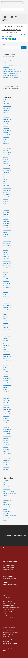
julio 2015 (5, 272)
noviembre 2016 (7, 241)
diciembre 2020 (7, 188)
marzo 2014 (6, 301)
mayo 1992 (6, 467)
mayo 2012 (6, 345)
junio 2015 (5, 274)
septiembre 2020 (7, 194)
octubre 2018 (6, 227)
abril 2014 (5, 298)
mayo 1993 (6, 444)
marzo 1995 (6, 407)
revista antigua (6, 511)
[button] (23, 3)
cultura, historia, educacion (9, 493)
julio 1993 (5, 440)
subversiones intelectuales (9, 515)
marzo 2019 (6, 221)
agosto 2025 (6, 110)
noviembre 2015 (7, 263)
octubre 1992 (6, 458)
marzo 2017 (6, 236)
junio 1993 (5, 442)
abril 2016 (5, 254)
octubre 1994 (6, 411)
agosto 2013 (6, 314)
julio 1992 (5, 462)
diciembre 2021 (6, 163)
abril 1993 (5, 447)
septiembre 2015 (7, 267)
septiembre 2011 (7, 360)
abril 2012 (5, 347)
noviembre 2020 (7, 190)
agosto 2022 (6, 154)
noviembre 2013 (7, 307)
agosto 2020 (6, 196)
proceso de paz (7, 504)
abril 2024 (5, 126)
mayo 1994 (6, 420)
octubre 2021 (6, 168)
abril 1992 (5, 469)
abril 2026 (5, 101)
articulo (13, 34)
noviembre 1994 (7, 409)
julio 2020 (5, 199)
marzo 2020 (6, 207)
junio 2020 (5, 201)
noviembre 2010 (7, 380)
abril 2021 (5, 181)
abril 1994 (5, 422)
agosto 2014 (6, 289)
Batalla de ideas (7, 486)
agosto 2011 (6, 362)
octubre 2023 (6, 134)
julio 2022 (5, 157)
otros (4, 502)
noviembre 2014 (7, 283)
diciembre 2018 (6, 223)
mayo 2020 (6, 203)
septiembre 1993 (7, 436)
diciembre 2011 (6, 354)
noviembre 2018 (7, 225)
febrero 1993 (6, 451)
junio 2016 (5, 250)
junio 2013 (5, 318)
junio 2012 (5, 343)
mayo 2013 (6, 320)
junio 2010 (5, 389)
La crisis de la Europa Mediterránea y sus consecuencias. (12, 29)
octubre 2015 (6, 265)
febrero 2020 (6, 210)
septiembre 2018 (7, 230)
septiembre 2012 (7, 336)
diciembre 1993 (7, 429)
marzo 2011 (6, 374)
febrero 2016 (6, 258)
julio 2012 (5, 340)
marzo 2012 (6, 349)
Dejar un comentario (6, 34)
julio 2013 (5, 316)
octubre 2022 (6, 150)
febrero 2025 (6, 117)
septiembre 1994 (7, 413)
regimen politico (7, 506)
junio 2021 (5, 176)
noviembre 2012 (7, 332)
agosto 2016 (6, 247)
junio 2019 (5, 216)
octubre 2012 (6, 334)
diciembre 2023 (7, 130)
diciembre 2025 (7, 106)
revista (5, 509)
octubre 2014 (6, 285)
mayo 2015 (6, 276)
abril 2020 (5, 205)
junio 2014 (5, 294)
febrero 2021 (6, 185)
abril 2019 (5, 219)
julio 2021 (5, 174)
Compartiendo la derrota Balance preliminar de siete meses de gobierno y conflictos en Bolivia (12, 71)
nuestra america (7, 500)
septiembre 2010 (7, 385)
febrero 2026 (6, 103)
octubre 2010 (6, 382)
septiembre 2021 (7, 170)
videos (4, 520)
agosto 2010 (6, 387)
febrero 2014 (6, 303)
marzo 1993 (6, 449)
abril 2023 (5, 141)
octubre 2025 (6, 108)
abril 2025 (5, 114)
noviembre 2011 (7, 356)
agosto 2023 (6, 137)
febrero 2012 (6, 351)
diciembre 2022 (7, 145)
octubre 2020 (6, 192)
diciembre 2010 (7, 378)
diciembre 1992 (7, 453)
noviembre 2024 (7, 119)
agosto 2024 (6, 121)
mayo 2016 (6, 252)
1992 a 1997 (6, 480)
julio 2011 (5, 365)
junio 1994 (5, 418)
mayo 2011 (5, 369)
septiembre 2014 (7, 287)
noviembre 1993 (7, 431)
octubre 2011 (6, 358)
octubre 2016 (6, 243)
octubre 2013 (6, 309)
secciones (5, 513)
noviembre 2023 (7, 132)
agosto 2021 (6, 172)
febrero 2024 (6, 128)
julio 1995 (5, 402)
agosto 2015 (6, 270)
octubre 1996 (6, 396)
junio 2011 (5, 367)
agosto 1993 (6, 438)
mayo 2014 (6, 296)
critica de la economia (8, 491)
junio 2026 (5, 99)
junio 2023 (5, 139)
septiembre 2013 (7, 312)
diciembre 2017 (6, 234)
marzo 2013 (6, 325)
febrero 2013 (6, 327)
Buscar (3, 44)
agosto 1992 (6, 460)
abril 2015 (5, 278)
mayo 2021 (6, 179)
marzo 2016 (6, 256)
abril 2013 (5, 323)
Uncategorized (6, 517)
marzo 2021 (6, 183)
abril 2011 (5, 371)
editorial (5, 495)
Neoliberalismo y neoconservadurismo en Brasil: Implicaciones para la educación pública (12, 60)
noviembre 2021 (7, 165)
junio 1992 (5, 464)
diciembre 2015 (6, 261)
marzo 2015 (6, 281)
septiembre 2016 (7, 245)
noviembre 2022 (7, 148)
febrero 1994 (6, 427)
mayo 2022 (6, 161)
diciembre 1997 (7, 393)
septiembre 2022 (7, 152)
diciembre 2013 (7, 305)
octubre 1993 (6, 433)
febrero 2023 (6, 143)
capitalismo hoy (19, 34)
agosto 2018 (6, 232)
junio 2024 (5, 123)
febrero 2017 (6, 239)
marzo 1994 (6, 424)
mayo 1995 (6, 405)
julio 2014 (5, 292)
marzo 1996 (6, 398)
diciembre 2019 (7, 212)
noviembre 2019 (7, 214)
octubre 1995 (6, 400)
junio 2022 (5, 159)
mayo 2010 (6, 391)
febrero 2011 (6, 376)
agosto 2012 (6, 338)
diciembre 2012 (6, 329)
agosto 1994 (6, 416)
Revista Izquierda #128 (8, 56)
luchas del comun (7, 498)
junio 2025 (5, 112)
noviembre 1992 (7, 455)
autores (5, 484)
